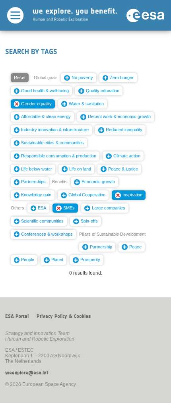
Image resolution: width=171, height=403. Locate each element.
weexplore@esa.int (27, 373)
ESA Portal (17, 316)
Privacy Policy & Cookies (64, 316)
